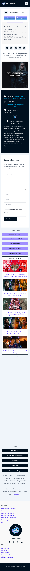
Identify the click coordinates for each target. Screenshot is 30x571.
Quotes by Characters (8, 517)
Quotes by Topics (7, 520)
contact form (16, 494)
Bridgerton (15, 460)
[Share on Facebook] (7, 48)
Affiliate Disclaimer (7, 557)
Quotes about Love (15, 253)
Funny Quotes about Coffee (15, 239)
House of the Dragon (15, 471)
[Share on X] (11, 48)
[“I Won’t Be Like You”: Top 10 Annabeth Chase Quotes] (15, 323)
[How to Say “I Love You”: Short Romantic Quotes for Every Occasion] (15, 266)
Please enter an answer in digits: (13, 209)
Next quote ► (21, 18)
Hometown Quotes (15, 248)
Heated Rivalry (15, 450)
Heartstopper (15, 465)
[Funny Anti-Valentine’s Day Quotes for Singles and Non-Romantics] (15, 304)
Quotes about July (15, 243)
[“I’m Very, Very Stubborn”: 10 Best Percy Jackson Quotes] (15, 285)
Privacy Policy (5, 552)
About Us (4, 550)
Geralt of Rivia (18, 96)
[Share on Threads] (16, 48)
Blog (2, 522)
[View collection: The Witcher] (6, 12)
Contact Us (5, 548)
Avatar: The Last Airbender (15, 455)
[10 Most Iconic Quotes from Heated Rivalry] (15, 342)
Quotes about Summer (15, 234)
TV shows (22, 99)
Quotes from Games (7, 515)
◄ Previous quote (10, 18)
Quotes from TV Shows (8, 508)
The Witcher (14, 99)
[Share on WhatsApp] (24, 48)
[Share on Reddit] (20, 48)
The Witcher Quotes (17, 12)
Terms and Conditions (8, 555)
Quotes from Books (7, 513)
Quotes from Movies (8, 511)
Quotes (6, 99)
